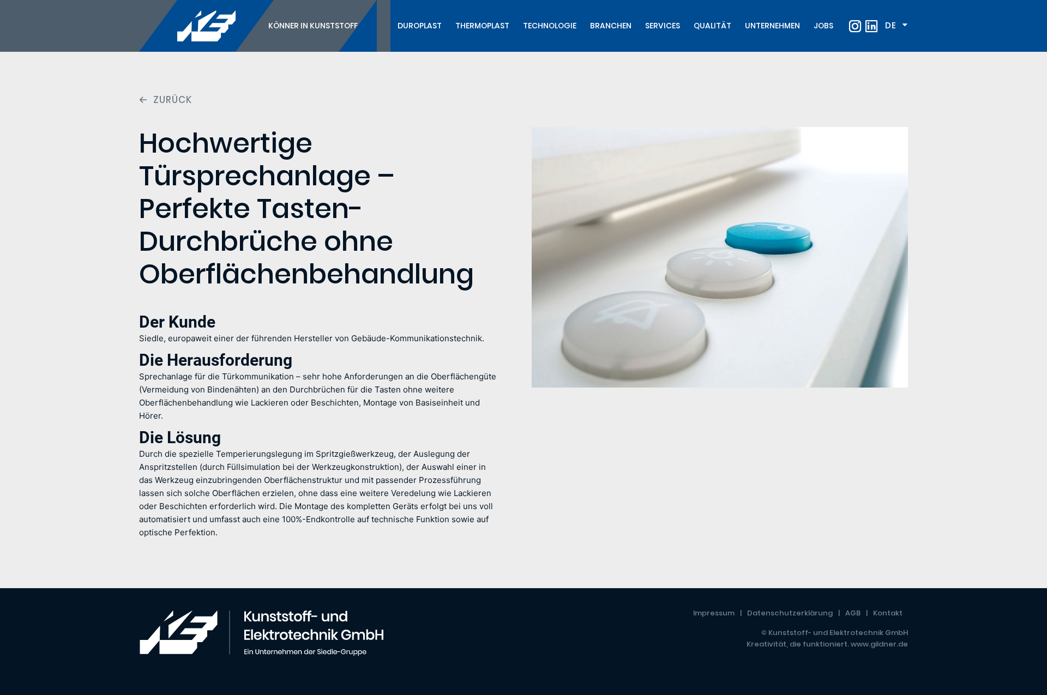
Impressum (714, 613)
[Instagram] (855, 26)
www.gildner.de (879, 644)
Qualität (712, 25)
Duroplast (420, 25)
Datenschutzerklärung (790, 613)
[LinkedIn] (871, 26)
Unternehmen (772, 25)
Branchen (610, 25)
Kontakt (887, 613)
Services (662, 25)
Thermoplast (482, 25)
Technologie (549, 25)
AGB (853, 613)
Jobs (823, 25)
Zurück (172, 100)
